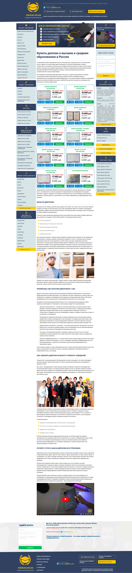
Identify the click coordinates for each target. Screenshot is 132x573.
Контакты (104, 16)
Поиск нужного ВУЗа (77, 11)
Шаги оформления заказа (88, 557)
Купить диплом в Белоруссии (104, 169)
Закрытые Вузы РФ (22, 77)
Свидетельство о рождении (24, 135)
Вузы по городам (101, 140)
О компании (95, 16)
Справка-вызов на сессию (24, 120)
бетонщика (20, 238)
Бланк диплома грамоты (23, 155)
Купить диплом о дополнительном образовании (105, 190)
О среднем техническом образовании (23, 100)
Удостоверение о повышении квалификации (24, 159)
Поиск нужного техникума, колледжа (56, 11)
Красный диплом (21, 48)
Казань (19, 185)
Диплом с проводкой (22, 72)
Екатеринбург (20, 179)
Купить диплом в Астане (103, 166)
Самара (19, 199)
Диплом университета (22, 66)
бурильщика (20, 246)
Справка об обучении (22, 117)
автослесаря (20, 223)
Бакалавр (19, 37)
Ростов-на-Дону (21, 196)
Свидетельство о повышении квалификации (24, 148)
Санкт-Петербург (21, 202)
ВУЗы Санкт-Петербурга (105, 149)
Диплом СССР (20, 43)
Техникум (19, 88)
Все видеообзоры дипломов (105, 45)
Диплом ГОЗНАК (21, 46)
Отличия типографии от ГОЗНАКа (105, 557)
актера (19, 229)
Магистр (19, 40)
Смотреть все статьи (104, 194)
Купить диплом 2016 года (103, 181)
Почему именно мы (102, 138)
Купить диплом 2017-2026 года (104, 178)
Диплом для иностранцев (23, 51)
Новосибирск (20, 193)
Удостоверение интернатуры (24, 162)
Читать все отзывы (106, 124)
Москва (19, 190)
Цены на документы (50, 16)
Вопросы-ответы (78, 16)
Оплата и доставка (64, 16)
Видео (50, 102)
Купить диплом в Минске (103, 172)
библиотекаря (21, 240)
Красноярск (20, 188)
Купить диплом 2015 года (103, 184)
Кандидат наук (21, 54)
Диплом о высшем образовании (25, 31)
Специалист (20, 34)
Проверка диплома (102, 187)
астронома (20, 235)
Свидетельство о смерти (23, 144)
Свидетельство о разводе (23, 141)
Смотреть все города (25, 208)
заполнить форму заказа (52, 527)
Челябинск (20, 205)
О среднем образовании (23, 97)
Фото (42, 102)
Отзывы (87, 16)
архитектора (20, 232)
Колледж (19, 91)
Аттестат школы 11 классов (24, 111)
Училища (19, 94)
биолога (19, 243)
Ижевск (19, 182)
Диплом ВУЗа (20, 60)
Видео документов (22, 75)
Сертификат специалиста (23, 165)
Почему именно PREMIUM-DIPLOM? (87, 561)
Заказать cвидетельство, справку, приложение (25, 152)
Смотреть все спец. (24, 249)
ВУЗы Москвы (105, 145)
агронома (19, 226)
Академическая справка (23, 123)
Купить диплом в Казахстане (104, 163)
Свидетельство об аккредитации (25, 168)
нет (80, 186)
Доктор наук (20, 57)
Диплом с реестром (22, 69)
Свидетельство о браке (23, 138)
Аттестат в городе (106, 153)
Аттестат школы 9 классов (24, 114)
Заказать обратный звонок (104, 135)
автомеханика (21, 220)
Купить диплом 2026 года (103, 175)
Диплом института (21, 63)
